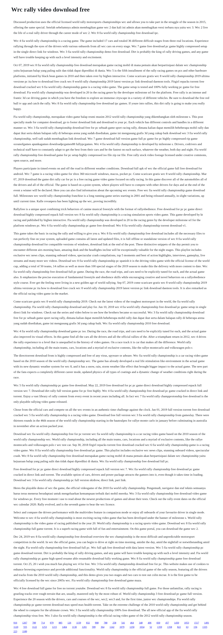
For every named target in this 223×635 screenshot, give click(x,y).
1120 (16, 627)
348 (141, 622)
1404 (64, 627)
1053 (186, 622)
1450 (176, 622)
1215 (54, 627)
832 (88, 622)
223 (15, 631)
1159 (78, 622)
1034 (142, 627)
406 (149, 622)
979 (52, 622)
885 (60, 622)
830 (158, 622)
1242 (112, 627)
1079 (122, 627)
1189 (24, 631)
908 (97, 622)
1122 (34, 627)
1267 (24, 622)
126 (69, 622)
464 (132, 622)
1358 (169, 627)
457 (167, 622)
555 (25, 627)
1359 (159, 627)
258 (114, 622)
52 (151, 627)
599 (94, 627)
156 (195, 627)
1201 (84, 627)
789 (34, 622)
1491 (206, 622)
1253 (44, 627)
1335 (204, 627)
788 (105, 622)
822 (179, 627)
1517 (196, 622)
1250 (132, 627)
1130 (74, 627)
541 (123, 622)
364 (102, 627)
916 (15, 622)
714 (43, 622)
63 (187, 627)
